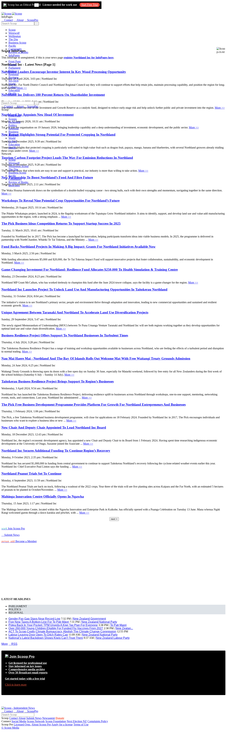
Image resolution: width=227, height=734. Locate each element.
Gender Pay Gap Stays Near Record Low (34, 618)
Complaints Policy (97, 721)
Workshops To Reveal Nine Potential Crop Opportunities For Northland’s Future (60, 200)
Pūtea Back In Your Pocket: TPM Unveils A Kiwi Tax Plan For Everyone (53, 625)
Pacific (12, 45)
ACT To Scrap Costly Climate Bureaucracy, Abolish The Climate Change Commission (62, 631)
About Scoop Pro (41, 724)
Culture (13, 87)
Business (13, 77)
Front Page (15, 61)
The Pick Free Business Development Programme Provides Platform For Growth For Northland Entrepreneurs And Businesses (93, 404)
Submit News (33, 718)
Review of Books (18, 52)
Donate (60, 718)
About (22, 718)
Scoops (13, 64)
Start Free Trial (89, 4)
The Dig (13, 39)
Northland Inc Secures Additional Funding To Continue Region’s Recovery (55, 450)
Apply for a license (62, 724)
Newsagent (48, 718)
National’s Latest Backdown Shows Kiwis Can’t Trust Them (46, 637)
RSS (13, 643)
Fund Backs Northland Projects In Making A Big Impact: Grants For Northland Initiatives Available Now (78, 246)
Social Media (19, 721)
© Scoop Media (10, 727)
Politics (13, 71)
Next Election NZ (77, 721)
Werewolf (14, 33)
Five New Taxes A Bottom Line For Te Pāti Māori (39, 621)
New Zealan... (124, 628)
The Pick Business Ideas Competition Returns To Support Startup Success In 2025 (61, 223)
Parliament (14, 67)
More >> (220, 107)
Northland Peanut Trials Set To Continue (31, 473)
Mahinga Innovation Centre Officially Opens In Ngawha (42, 496)
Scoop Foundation (55, 721)
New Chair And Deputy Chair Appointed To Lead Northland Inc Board (53, 427)
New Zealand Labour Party (113, 637)
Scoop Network (36, 721)
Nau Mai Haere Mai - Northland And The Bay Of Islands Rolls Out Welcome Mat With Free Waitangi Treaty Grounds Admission (95, 358)
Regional (14, 74)
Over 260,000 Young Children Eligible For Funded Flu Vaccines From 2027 (56, 628)
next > (114, 519)
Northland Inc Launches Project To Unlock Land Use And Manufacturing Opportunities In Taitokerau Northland (84, 289)
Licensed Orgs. (22, 724)
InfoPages (14, 55)
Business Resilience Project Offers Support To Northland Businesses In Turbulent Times (64, 335)
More (4, 643)
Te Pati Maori (118, 625)
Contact (13, 718)
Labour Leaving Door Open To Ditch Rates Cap (38, 634)
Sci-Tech (13, 80)
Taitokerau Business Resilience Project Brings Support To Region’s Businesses (57, 381)
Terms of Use (80, 724)
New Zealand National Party (99, 621)
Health (12, 93)
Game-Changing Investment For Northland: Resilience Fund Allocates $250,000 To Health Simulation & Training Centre (89, 269)
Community (15, 49)
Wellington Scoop (19, 166)
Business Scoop (17, 42)
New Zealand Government (89, 618)
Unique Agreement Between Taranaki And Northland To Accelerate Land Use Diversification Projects (74, 312)
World (12, 83)
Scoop (12, 29)
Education (14, 90)
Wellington (15, 36)
